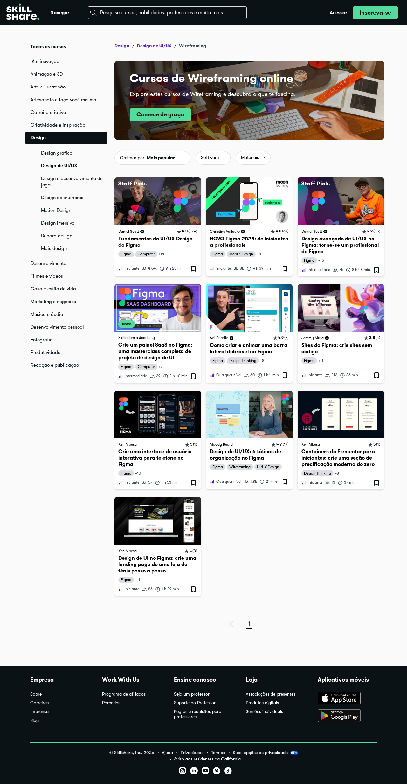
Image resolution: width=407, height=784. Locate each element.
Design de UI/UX (59, 166)
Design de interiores (62, 197)
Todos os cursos (48, 47)
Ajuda (167, 752)
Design (121, 45)
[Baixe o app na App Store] (347, 699)
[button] (74, 12)
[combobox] (167, 12)
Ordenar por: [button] (147, 157)
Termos (218, 752)
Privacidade (192, 752)
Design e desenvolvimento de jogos (72, 182)
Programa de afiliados (124, 694)
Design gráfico (56, 153)
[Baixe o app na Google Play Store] (347, 716)
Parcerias (111, 702)
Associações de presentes (270, 694)
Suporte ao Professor (195, 702)
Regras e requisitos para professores (197, 714)
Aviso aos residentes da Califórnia (207, 759)
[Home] (22, 12)
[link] (157, 226)
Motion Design (56, 210)
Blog (34, 720)
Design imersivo (57, 223)
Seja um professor (192, 694)
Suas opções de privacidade (260, 752)
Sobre (36, 694)
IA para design (56, 236)
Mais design (54, 248)
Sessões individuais (264, 711)
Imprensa (39, 711)
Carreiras (39, 702)
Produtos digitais (262, 702)
